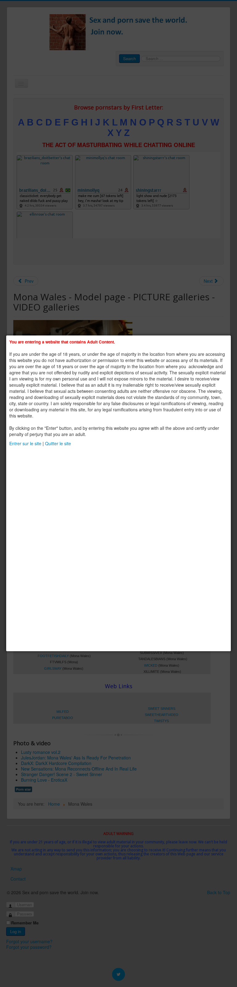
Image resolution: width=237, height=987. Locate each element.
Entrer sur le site (25, 443)
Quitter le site (58, 443)
